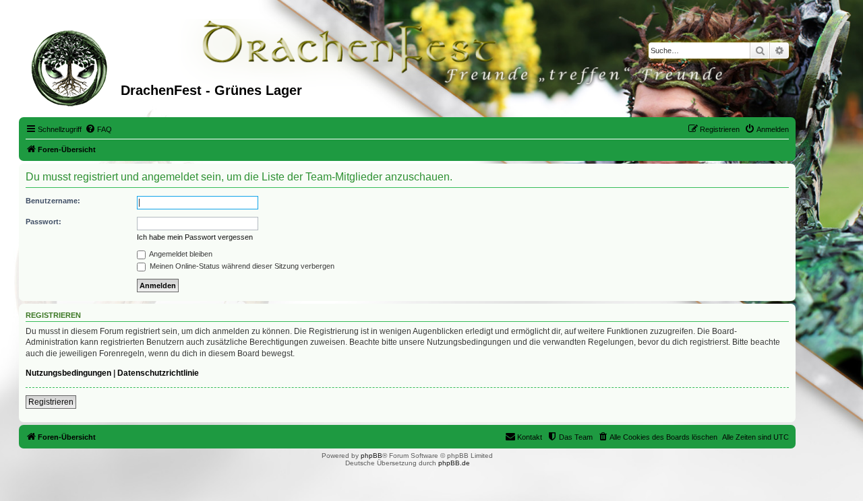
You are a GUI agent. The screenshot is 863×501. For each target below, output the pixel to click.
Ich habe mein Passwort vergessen (195, 237)
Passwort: (43, 222)
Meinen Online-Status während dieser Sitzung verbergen (241, 266)
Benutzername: (53, 201)
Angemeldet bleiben (180, 254)
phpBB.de (454, 463)
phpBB (371, 455)
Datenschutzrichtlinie (158, 373)
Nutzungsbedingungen (68, 373)
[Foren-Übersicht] (71, 66)
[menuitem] (98, 129)
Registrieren (50, 402)
